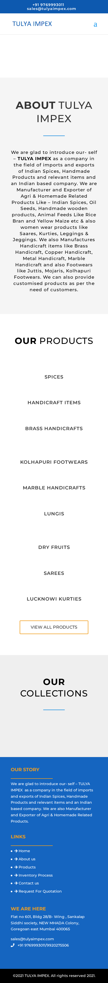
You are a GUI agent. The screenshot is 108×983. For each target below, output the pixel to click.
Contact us (29, 883)
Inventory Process (36, 875)
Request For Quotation (40, 891)
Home (24, 851)
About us (27, 859)
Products (27, 867)
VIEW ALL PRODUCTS (54, 627)
